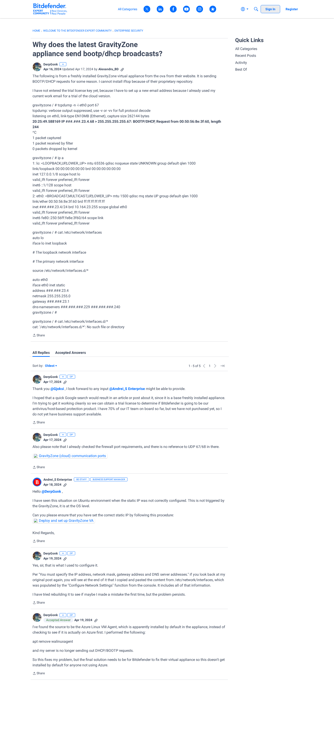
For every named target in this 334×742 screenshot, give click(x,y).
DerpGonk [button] (50, 64)
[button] (37, 66)
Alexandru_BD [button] (108, 69)
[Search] (256, 9)
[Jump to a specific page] (222, 366)
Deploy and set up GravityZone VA (66, 520)
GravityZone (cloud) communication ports (72, 456)
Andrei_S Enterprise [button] (57, 479)
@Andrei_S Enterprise (127, 389)
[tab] (41, 353)
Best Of (241, 69)
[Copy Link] (122, 69)
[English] (50, 9)
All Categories (246, 49)
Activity (241, 62)
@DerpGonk (51, 491)
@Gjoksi (57, 389)
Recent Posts (245, 55)
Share (38, 335)
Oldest (50, 366)
